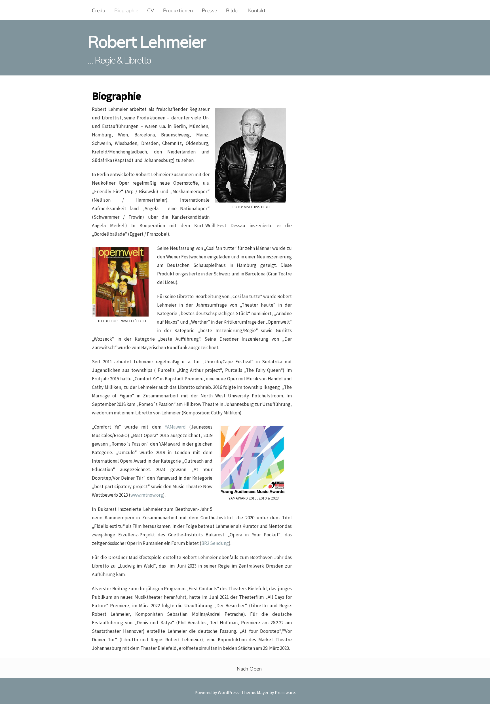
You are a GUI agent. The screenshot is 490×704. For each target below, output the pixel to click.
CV (150, 10)
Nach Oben (249, 668)
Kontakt (256, 10)
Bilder (232, 10)
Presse (209, 10)
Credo (98, 10)
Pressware (285, 692)
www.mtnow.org (146, 495)
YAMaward (175, 427)
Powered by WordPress (217, 692)
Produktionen (178, 10)
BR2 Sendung (215, 543)
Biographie (126, 10)
